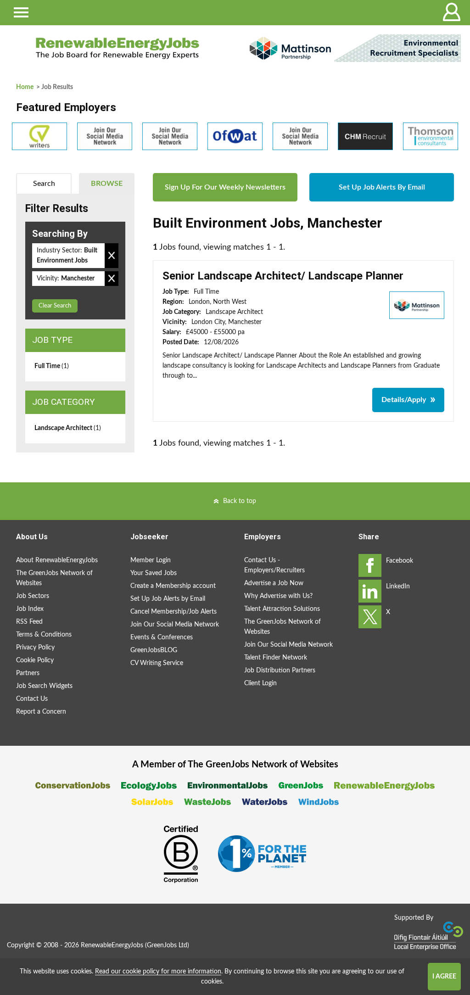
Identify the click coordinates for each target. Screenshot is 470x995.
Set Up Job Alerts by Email (167, 599)
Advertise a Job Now (273, 583)
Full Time (51, 366)
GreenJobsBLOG (153, 650)
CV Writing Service (156, 663)
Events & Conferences (161, 637)
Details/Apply (403, 399)
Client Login (260, 683)
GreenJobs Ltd (167, 945)
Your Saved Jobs (153, 573)
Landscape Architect (67, 428)
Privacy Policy (35, 647)
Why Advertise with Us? (278, 596)
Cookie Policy (35, 660)
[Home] (117, 48)
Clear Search (55, 306)
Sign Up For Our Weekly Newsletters (225, 187)
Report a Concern (41, 712)
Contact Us (32, 699)
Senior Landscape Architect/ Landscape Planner (282, 275)
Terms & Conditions (44, 635)
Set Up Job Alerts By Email (382, 187)
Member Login (150, 560)
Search (44, 183)
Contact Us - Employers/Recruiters (274, 565)
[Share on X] (369, 616)
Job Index (30, 609)
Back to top (239, 501)
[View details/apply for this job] (416, 305)
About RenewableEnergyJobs (57, 560)
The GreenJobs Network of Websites (54, 578)
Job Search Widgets (44, 686)
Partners (27, 673)
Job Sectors (32, 596)
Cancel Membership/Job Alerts (173, 612)
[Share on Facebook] (369, 565)
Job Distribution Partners (279, 670)
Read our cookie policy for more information (158, 971)
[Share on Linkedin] (369, 591)
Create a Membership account (173, 586)
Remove (111, 255)
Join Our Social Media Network (174, 624)
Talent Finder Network (275, 657)
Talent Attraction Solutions (282, 609)
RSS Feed (29, 622)
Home (25, 87)
